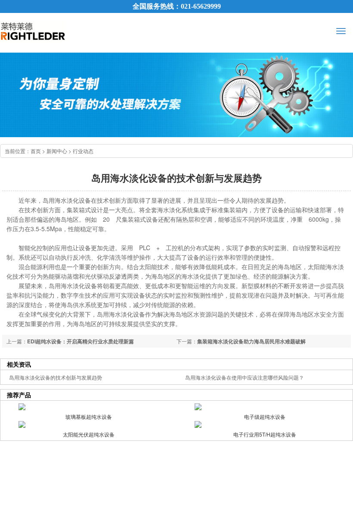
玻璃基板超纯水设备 (88, 416)
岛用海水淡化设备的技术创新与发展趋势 (55, 377)
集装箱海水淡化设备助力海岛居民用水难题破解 (251, 341)
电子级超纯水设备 (264, 416)
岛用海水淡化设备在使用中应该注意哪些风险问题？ (244, 377)
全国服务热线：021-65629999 (177, 6)
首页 (36, 150)
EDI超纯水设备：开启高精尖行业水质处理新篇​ (80, 341)
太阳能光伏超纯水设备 (89, 434)
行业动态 (83, 150)
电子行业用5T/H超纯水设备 (264, 434)
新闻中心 (56, 150)
